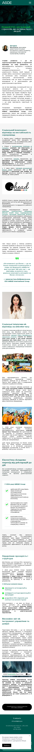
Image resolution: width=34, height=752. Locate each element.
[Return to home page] (7, 2)
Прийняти (7, 745)
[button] (17, 707)
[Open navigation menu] (30, 2)
